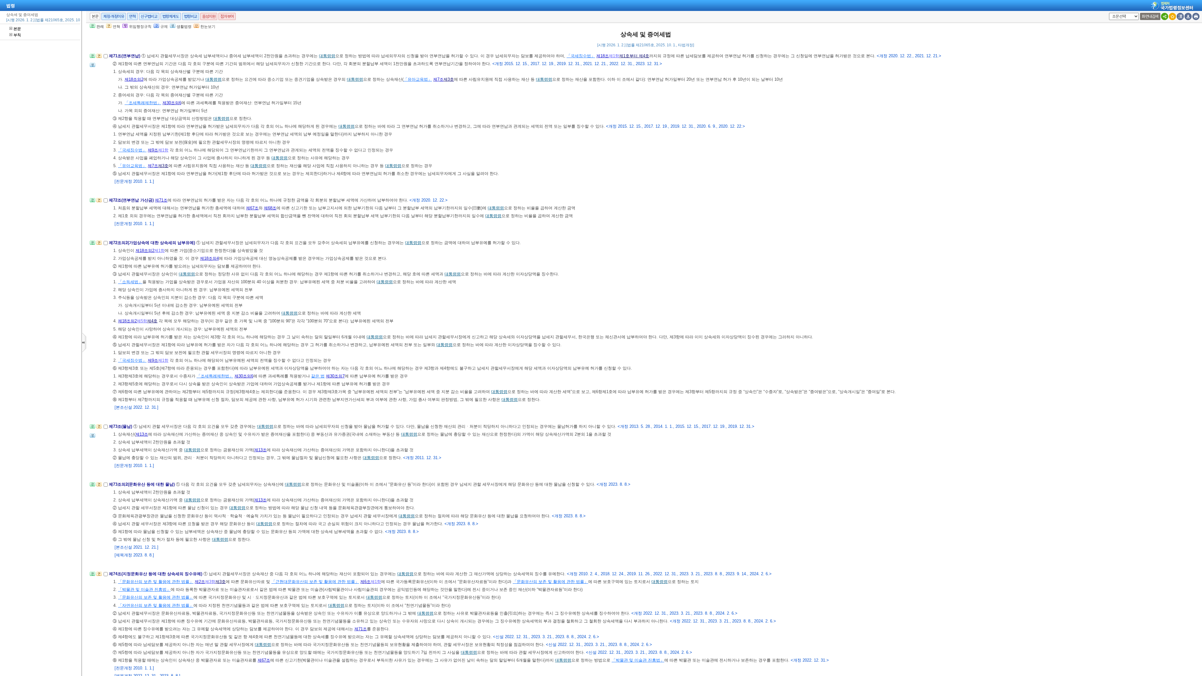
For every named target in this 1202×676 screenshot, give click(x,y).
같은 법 (318, 376)
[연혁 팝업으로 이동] (99, 57)
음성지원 (208, 16)
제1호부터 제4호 (634, 56)
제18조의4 (209, 258)
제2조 (200, 581)
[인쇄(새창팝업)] (1195, 16)
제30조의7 (335, 376)
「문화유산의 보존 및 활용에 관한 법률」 (155, 581)
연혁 (132, 16)
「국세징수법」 (581, 56)
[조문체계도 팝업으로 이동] (92, 57)
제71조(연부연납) (125, 56)
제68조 (270, 208)
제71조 (161, 200)
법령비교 (190, 16)
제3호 (449, 79)
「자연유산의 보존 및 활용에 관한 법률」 (155, 605)
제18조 (602, 56)
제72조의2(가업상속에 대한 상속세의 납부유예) (152, 242)
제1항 (614, 56)
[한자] (1180, 16)
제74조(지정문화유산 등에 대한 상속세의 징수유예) (156, 573)
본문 (17, 29)
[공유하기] (1164, 16)
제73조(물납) (121, 426)
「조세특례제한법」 (143, 102)
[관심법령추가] (1172, 16)
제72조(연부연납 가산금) (132, 200)
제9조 (153, 150)
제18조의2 (134, 79)
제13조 (142, 434)
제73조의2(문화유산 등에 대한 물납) (142, 484)
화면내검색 (1150, 16)
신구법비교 (149, 16)
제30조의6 (171, 102)
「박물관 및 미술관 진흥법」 (144, 589)
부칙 (17, 35)
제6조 (365, 581)
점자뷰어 (227, 16)
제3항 (210, 581)
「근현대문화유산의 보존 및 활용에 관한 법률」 (315, 581)
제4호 (152, 321)
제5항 (142, 321)
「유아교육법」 (417, 79)
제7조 (438, 79)
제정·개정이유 (113, 16)
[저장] (1188, 16)
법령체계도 (170, 16)
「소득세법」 (130, 281)
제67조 (252, 208)
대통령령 (327, 56)
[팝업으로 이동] (92, 66)
